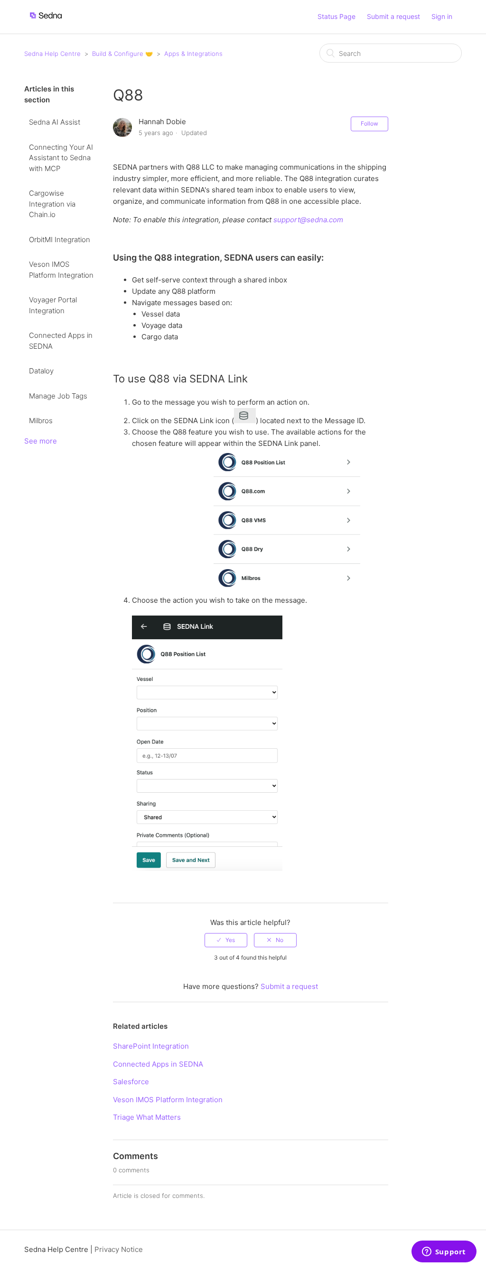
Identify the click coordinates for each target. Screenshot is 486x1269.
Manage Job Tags (58, 395)
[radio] (226, 940)
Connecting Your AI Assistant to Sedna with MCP (61, 158)
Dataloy (41, 370)
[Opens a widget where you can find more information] (444, 1252)
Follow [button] (369, 123)
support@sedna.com (308, 219)
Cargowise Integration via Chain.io (52, 204)
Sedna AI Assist (54, 122)
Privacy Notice (118, 1249)
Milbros (41, 420)
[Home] (45, 21)
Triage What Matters (147, 1117)
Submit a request (393, 16)
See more (40, 440)
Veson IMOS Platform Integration (61, 270)
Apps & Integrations (193, 53)
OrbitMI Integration (59, 239)
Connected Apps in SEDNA (61, 341)
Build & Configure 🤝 (122, 53)
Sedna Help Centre (52, 53)
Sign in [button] (441, 16)
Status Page (336, 16)
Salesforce (131, 1081)
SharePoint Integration (151, 1046)
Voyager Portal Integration (53, 305)
